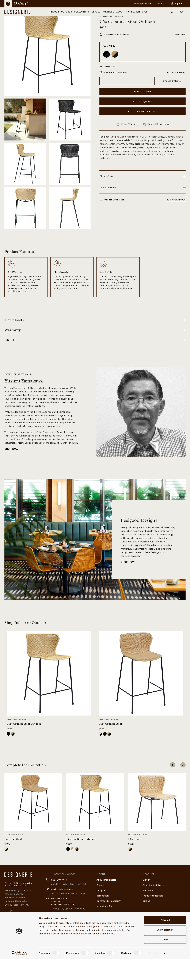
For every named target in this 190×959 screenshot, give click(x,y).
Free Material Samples (115, 72)
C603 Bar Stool (13, 839)
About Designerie (106, 879)
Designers (102, 890)
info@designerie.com (62, 889)
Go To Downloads (176, 200)
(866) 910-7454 (58, 879)
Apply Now (180, 34)
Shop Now (11, 448)
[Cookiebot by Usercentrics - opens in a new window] (19, 953)
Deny (165, 939)
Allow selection (165, 929)
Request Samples (176, 72)
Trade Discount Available (116, 34)
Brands (100, 885)
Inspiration (102, 895)
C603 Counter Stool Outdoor (24, 723)
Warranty (147, 890)
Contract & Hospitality (108, 900)
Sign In (146, 879)
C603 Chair (134, 839)
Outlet (146, 900)
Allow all (165, 920)
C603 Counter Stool (110, 723)
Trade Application (142, 3)
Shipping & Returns (153, 885)
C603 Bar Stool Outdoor (80, 839)
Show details (154, 953)
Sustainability (104, 906)
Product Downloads (114, 200)
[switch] (85, 953)
